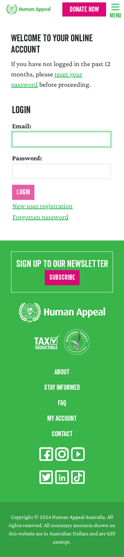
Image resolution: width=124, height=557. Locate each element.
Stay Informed (62, 387)
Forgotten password (40, 217)
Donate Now (84, 9)
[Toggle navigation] (115, 6)
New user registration (42, 206)
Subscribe (62, 277)
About (62, 372)
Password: (27, 158)
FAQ (62, 403)
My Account (62, 418)
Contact (62, 434)
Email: (21, 126)
